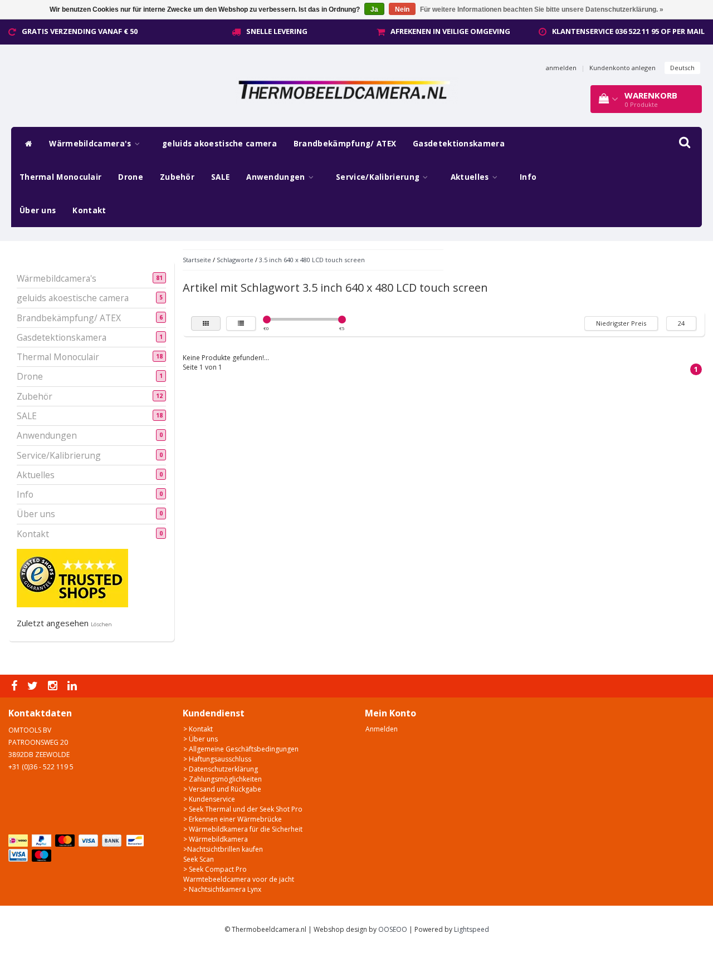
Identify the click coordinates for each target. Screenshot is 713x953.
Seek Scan (198, 859)
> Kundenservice (209, 799)
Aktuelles (471, 177)
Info (528, 177)
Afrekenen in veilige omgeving (450, 31)
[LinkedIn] (73, 686)
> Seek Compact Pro (215, 869)
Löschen (101, 624)
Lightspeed (471, 929)
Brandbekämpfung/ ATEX (345, 144)
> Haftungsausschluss (217, 759)
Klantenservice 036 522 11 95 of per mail (628, 31)
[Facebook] (15, 686)
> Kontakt (198, 729)
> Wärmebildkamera (215, 839)
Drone (130, 177)
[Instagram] (54, 686)
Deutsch (682, 67)
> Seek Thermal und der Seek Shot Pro (242, 809)
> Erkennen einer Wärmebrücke (232, 819)
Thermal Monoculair (60, 177)
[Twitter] (34, 686)
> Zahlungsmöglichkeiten (222, 779)
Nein (402, 9)
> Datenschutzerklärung (220, 769)
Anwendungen (276, 177)
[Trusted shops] (72, 577)
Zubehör (177, 177)
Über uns (37, 210)
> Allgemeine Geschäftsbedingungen (241, 749)
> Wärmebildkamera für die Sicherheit (242, 829)
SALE (220, 177)
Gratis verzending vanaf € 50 (80, 31)
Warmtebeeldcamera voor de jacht (238, 879)
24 (681, 323)
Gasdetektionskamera (459, 144)
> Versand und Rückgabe (222, 789)
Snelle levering (276, 31)
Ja (374, 9)
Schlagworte (235, 260)
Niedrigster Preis (621, 323)
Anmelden (381, 729)
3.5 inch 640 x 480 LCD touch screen (312, 260)
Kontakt (89, 210)
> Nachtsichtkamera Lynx (222, 889)
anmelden (561, 67)
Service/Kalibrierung (379, 177)
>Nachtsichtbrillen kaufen (223, 849)
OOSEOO (392, 929)
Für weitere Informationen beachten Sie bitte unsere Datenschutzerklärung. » (541, 9)
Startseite (197, 260)
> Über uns (200, 739)
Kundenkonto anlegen (622, 67)
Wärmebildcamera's (91, 144)
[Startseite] (26, 143)
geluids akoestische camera (219, 144)
